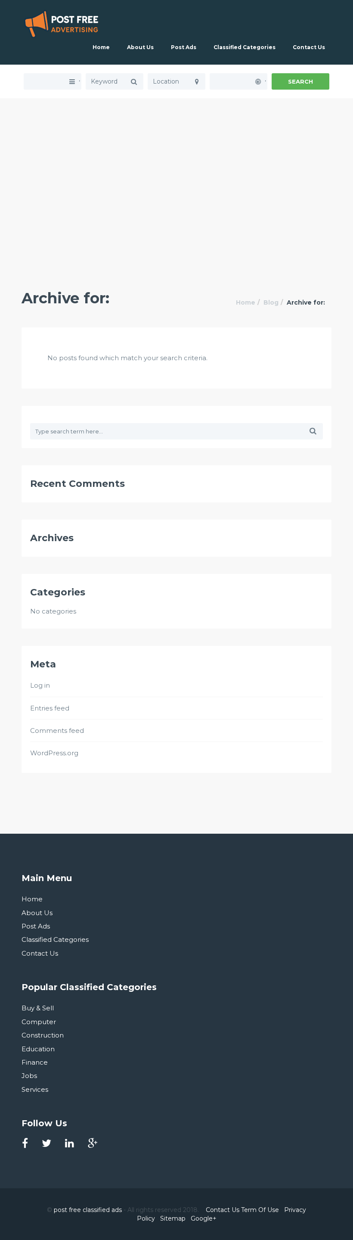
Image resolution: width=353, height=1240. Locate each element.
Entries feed (49, 708)
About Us (140, 47)
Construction (43, 1035)
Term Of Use (260, 1210)
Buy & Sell (38, 1008)
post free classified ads (88, 1210)
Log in (40, 685)
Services (35, 1089)
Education (38, 1049)
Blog (271, 302)
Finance (35, 1062)
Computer (39, 1022)
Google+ (204, 1218)
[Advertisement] (176, 158)
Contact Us (309, 47)
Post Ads (183, 47)
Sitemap (173, 1218)
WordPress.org (54, 753)
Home (101, 47)
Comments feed (57, 730)
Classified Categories (245, 47)
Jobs (29, 1076)
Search (300, 81)
